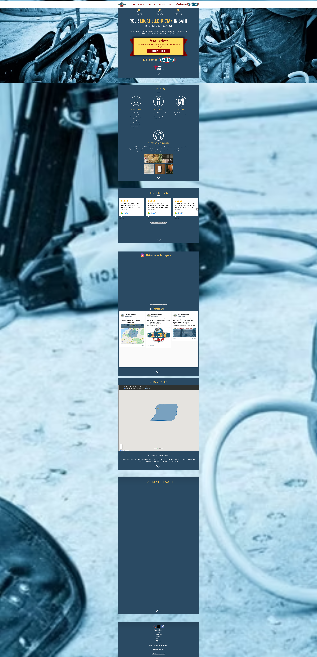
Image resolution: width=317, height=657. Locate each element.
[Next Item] (170, 158)
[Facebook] (162, 626)
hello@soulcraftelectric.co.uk (160, 645)
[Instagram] (154, 626)
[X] (158, 626)
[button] (170, 4)
